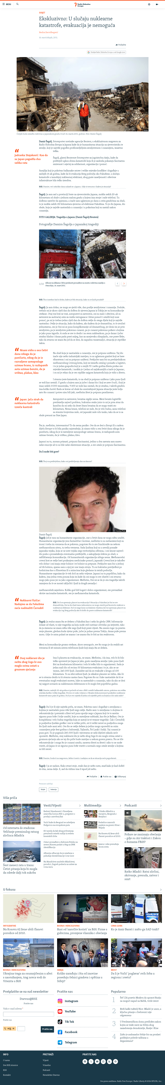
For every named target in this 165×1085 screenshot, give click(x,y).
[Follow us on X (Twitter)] (91, 1061)
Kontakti (7, 1075)
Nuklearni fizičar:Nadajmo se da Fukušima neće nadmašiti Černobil (29, 604)
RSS (5, 1070)
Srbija (60, 970)
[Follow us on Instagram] (103, 1061)
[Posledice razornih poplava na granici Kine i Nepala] (90, 825)
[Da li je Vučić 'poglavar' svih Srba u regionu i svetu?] (136, 952)
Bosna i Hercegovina (68, 926)
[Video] (157, 4)
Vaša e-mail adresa (13, 1009)
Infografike (9, 926)
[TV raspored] (115, 1061)
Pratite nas (47, 1029)
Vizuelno (47, 1065)
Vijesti (46, 1060)
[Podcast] (149, 4)
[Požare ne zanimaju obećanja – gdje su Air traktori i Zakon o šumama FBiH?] (143, 820)
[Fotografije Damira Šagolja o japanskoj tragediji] (82, 254)
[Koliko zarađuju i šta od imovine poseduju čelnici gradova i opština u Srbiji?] (82, 952)
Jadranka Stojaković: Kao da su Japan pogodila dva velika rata (31, 159)
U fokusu (9, 890)
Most (114, 970)
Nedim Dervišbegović (48, 33)
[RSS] (109, 1061)
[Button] (121, 45)
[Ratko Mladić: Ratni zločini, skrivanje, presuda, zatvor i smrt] (143, 857)
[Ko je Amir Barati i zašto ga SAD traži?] (136, 908)
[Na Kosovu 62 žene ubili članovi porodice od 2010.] (90, 836)
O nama (6, 1060)
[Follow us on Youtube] (97, 1061)
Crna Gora (116, 926)
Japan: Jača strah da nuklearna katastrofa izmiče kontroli (29, 403)
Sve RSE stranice (10, 1065)
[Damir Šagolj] (82, 531)
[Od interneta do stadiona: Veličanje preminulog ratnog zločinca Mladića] (21, 814)
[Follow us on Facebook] (84, 1061)
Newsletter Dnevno (51, 1075)
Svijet (42, 13)
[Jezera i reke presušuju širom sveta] (90, 846)
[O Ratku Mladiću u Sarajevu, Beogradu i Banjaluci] (90, 814)
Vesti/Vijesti (52, 805)
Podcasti (131, 805)
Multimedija (92, 805)
